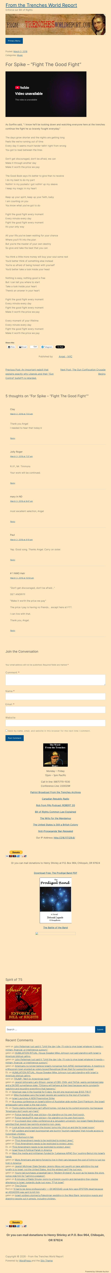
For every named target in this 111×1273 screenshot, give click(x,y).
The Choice (21, 1185)
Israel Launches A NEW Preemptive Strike (33, 1098)
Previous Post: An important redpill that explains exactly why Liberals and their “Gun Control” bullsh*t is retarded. (29, 373)
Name (9, 691)
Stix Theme (46, 1260)
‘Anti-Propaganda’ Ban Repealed (55, 831)
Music (20, 55)
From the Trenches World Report (41, 5)
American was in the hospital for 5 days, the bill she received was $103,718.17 (51, 1091)
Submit (100, 1029)
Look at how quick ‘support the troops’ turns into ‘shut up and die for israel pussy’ (53, 1127)
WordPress (25, 1260)
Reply (12, 438)
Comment (12, 672)
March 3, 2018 (20, 51)
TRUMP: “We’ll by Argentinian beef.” (32, 1078)
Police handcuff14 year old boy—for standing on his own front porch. (50, 1114)
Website (10, 717)
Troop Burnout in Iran (23, 1137)
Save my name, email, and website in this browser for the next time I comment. (49, 731)
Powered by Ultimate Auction (97, 1271)
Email (8, 704)
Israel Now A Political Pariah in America (32, 1150)
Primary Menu (14, 41)
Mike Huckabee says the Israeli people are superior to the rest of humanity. (52, 1095)
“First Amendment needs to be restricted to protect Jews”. (44, 1140)
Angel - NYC (65, 356)
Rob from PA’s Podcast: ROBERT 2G (55, 805)
